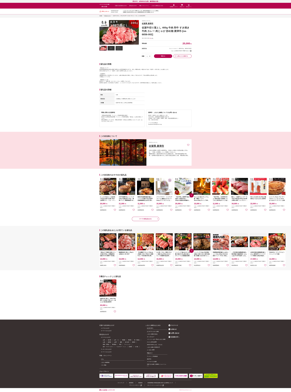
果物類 (123, 340)
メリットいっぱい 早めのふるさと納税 (156, 339)
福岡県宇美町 (178, 265)
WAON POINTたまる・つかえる (154, 344)
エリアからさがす (105, 328)
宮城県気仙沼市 (160, 265)
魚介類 (109, 340)
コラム (102, 359)
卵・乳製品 (137, 340)
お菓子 (115, 342)
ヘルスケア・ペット (121, 346)
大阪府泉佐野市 (141, 265)
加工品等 (127, 342)
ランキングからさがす (106, 349)
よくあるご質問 (150, 349)
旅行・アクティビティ (108, 346)
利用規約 (140, 382)
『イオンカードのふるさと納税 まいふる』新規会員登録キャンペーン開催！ (141, 10)
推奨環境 (131, 382)
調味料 (133, 342)
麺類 (121, 342)
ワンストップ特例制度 (152, 356)
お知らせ (174, 329)
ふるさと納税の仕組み (152, 334)
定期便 (130, 346)
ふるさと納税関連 (105, 362)
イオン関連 (103, 365)
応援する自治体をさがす (121, 5)
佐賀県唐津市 (103, 210)
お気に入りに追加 (188, 145)
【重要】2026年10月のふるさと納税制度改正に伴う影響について (138, 12)
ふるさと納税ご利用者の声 (153, 347)
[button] (191, 195)
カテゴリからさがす (105, 337)
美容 (120, 344)
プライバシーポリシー (134, 385)
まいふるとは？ (150, 336)
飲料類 (109, 342)
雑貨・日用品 (106, 344)
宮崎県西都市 (216, 265)
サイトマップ (121, 382)
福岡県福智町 (272, 265)
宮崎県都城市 (122, 265)
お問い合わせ (175, 333)
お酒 (104, 342)
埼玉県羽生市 (197, 265)
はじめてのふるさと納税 (153, 331)
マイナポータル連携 (152, 361)
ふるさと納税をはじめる (157, 5)
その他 (136, 346)
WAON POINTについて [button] (191, 51)
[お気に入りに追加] (188, 145)
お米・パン (116, 340)
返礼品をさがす (133, 5)
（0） (152, 38)
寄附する (163, 56)
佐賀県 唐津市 (147, 23)
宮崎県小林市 (103, 265)
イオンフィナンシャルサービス (154, 385)
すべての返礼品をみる (145, 218)
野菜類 (129, 340)
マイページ (174, 325)
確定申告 (149, 359)
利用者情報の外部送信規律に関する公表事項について (160, 382)
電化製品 (114, 344)
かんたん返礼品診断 (152, 342)
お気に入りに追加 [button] (115, 210)
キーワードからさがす (106, 330)
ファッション (127, 344)
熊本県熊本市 (235, 265)
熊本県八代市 (253, 265)
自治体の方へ (175, 337)
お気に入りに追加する (182, 56)
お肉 (104, 340)
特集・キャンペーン (144, 5)
